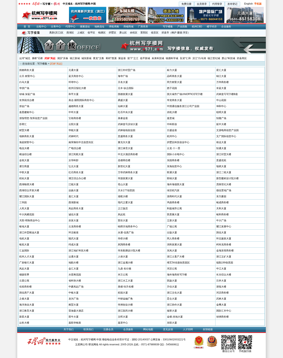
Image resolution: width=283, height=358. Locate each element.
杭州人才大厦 (26, 256)
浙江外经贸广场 (126, 70)
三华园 (23, 202)
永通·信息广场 (126, 232)
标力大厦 (172, 70)
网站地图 (148, 329)
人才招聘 (188, 329)
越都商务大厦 (76, 106)
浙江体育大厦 (125, 148)
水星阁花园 (75, 274)
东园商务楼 (173, 160)
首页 (28, 26)
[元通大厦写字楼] (245, 8)
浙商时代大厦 (174, 196)
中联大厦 (24, 172)
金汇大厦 (74, 268)
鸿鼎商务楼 (173, 202)
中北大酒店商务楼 (128, 154)
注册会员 (108, 329)
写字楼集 (168, 26)
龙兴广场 (74, 298)
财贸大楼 (24, 130)
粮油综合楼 (25, 154)
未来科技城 (158, 58)
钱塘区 (102, 32)
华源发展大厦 (125, 178)
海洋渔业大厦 (26, 304)
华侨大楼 (123, 238)
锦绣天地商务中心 (128, 226)
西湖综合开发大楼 (29, 190)
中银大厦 (74, 292)
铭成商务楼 (222, 202)
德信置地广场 (223, 190)
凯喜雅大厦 (173, 214)
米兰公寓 (123, 274)
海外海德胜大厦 (175, 184)
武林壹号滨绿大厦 (128, 124)
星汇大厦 (221, 70)
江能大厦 (74, 184)
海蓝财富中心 (26, 142)
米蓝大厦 (221, 88)
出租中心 (41, 26)
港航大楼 (123, 196)
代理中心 (70, 26)
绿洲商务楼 (222, 316)
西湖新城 (74, 202)
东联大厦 (172, 322)
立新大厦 (172, 220)
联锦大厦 (172, 178)
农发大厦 (74, 220)
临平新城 (145, 58)
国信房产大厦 (26, 292)
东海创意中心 (174, 166)
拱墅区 (112, 32)
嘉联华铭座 (75, 322)
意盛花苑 (221, 160)
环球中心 (74, 82)
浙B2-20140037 (141, 339)
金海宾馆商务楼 (225, 250)
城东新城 (86, 58)
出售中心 (56, 26)
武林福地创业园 (126, 130)
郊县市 (165, 32)
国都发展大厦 (125, 94)
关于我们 (69, 329)
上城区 (81, 32)
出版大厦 (172, 232)
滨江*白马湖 (199, 58)
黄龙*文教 (98, 58)
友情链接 (208, 329)
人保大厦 (123, 256)
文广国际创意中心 (226, 136)
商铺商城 (128, 26)
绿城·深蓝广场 (27, 94)
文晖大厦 (123, 316)
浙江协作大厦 (174, 304)
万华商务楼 (222, 82)
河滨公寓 (172, 268)
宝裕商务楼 (75, 118)
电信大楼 (24, 148)
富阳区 (144, 32)
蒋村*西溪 (111, 58)
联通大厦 (172, 172)
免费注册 (186, 3)
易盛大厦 (123, 100)
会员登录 (202, 3)
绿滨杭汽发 (173, 190)
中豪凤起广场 (76, 286)
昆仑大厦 (172, 298)
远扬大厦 (74, 190)
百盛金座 (172, 130)
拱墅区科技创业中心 (178, 142)
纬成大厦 (74, 244)
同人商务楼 (173, 238)
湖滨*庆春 (62, 58)
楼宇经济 (212, 26)
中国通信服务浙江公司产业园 (183, 106)
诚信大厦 (74, 214)
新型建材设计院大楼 (227, 178)
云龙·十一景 (173, 148)
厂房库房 (143, 26)
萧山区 (123, 32)
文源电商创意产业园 (227, 130)
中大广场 (221, 220)
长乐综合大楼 (223, 274)
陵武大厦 (74, 238)
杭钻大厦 (24, 178)
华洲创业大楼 (125, 304)
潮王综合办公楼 (77, 178)
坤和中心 (221, 106)
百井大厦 (221, 280)
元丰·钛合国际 (126, 88)
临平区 (91, 32)
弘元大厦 (74, 166)
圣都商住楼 (124, 160)
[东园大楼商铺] (127, 8)
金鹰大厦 (221, 304)
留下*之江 (132, 58)
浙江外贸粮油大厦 (29, 232)
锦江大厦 (221, 76)
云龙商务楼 (75, 226)
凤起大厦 (24, 268)
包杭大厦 (24, 238)
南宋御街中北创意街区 (81, 142)
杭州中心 (172, 136)
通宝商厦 (24, 166)
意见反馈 (168, 329)
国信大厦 (221, 232)
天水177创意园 (126, 190)
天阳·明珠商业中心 (29, 220)
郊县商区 (242, 58)
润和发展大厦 (174, 244)
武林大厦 (221, 298)
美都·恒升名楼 (126, 286)
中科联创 (172, 124)
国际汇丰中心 (223, 310)
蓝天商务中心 (76, 76)
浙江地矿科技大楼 (78, 250)
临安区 (154, 32)
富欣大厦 (123, 220)
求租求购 (114, 26)
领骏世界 (24, 274)
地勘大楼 (74, 262)
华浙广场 (24, 88)
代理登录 (217, 3)
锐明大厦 (221, 112)
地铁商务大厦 (26, 136)
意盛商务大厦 (125, 136)
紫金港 (122, 58)
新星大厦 (24, 316)
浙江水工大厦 (125, 280)
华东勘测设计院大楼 (129, 250)
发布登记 (232, 3)
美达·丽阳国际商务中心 (81, 100)
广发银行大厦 (26, 262)
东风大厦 (172, 250)
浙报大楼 (221, 286)
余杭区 (133, 32)
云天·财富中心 (27, 76)
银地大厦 (24, 226)
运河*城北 (24, 58)
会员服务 (128, 329)
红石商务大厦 (76, 172)
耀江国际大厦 (26, 196)
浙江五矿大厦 (223, 256)
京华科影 (74, 160)
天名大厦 (123, 82)
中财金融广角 (125, 298)
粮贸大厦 (74, 304)
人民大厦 (24, 208)
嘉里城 (170, 118)
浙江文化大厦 (174, 292)
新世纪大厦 (124, 166)
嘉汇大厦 (74, 196)
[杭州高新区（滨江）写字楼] (87, 8)
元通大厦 (74, 70)
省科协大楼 (75, 280)
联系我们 (88, 329)
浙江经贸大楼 (223, 154)
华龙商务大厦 (174, 100)
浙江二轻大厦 (223, 172)
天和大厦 (221, 208)
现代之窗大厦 (125, 202)
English (248, 3)
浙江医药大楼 (125, 310)
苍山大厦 (123, 184)
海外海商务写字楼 (177, 274)
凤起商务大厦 (76, 208)
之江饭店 (123, 208)
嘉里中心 (123, 322)
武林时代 (74, 136)
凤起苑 (121, 214)
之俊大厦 (24, 298)
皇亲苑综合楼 (26, 100)
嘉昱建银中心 (26, 112)
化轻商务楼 (25, 286)
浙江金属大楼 (125, 262)
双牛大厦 (74, 316)
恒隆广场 (221, 118)
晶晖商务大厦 (174, 76)
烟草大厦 (172, 310)
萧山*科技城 (228, 58)
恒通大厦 (221, 148)
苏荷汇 (23, 124)
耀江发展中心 (223, 226)
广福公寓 (172, 226)
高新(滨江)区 (56, 32)
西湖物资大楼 (26, 184)
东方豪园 (221, 196)
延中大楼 (221, 124)
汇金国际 (24, 250)
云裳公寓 (24, 280)
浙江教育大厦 (26, 310)
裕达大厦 (221, 142)
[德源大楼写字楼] (166, 8)
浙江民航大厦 (76, 154)
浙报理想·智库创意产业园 (33, 118)
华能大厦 (74, 130)
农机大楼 (172, 112)
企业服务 (226, 26)
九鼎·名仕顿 (124, 268)
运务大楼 (24, 322)
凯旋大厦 (172, 280)
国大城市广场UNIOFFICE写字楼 (185, 94)
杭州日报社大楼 (77, 88)
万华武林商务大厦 (128, 172)
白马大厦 (24, 82)
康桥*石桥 (37, 58)
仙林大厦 (123, 106)
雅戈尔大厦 (124, 142)
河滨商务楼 (222, 292)
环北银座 (74, 232)
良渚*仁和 (185, 58)
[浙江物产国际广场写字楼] (205, 8)
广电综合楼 (75, 148)
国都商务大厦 (26, 70)
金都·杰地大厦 (175, 316)
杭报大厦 (123, 292)
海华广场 (123, 76)
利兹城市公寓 (174, 208)
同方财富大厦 (174, 82)
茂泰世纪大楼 (223, 184)
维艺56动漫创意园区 (178, 262)
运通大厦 (74, 256)
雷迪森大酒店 (76, 310)
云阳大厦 (74, 124)
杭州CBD (197, 26)
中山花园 (221, 100)
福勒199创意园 (224, 262)
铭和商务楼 (222, 214)
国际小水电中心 (175, 154)
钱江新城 (75, 58)
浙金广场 (24, 106)
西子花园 (172, 88)
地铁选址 (99, 26)
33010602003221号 (174, 339)
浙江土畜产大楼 (175, 256)
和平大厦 (74, 94)
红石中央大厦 (125, 112)
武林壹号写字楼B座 (227, 94)
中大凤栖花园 (26, 214)
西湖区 (70, 32)
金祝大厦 (24, 160)
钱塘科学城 (172, 58)
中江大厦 (221, 268)
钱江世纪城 (214, 58)
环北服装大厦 (223, 238)
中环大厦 (74, 112)
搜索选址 (85, 26)
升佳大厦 (172, 286)
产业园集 (182, 26)
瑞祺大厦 (221, 166)
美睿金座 (123, 118)
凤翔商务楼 (124, 244)
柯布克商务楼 (223, 244)
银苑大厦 (24, 244)
